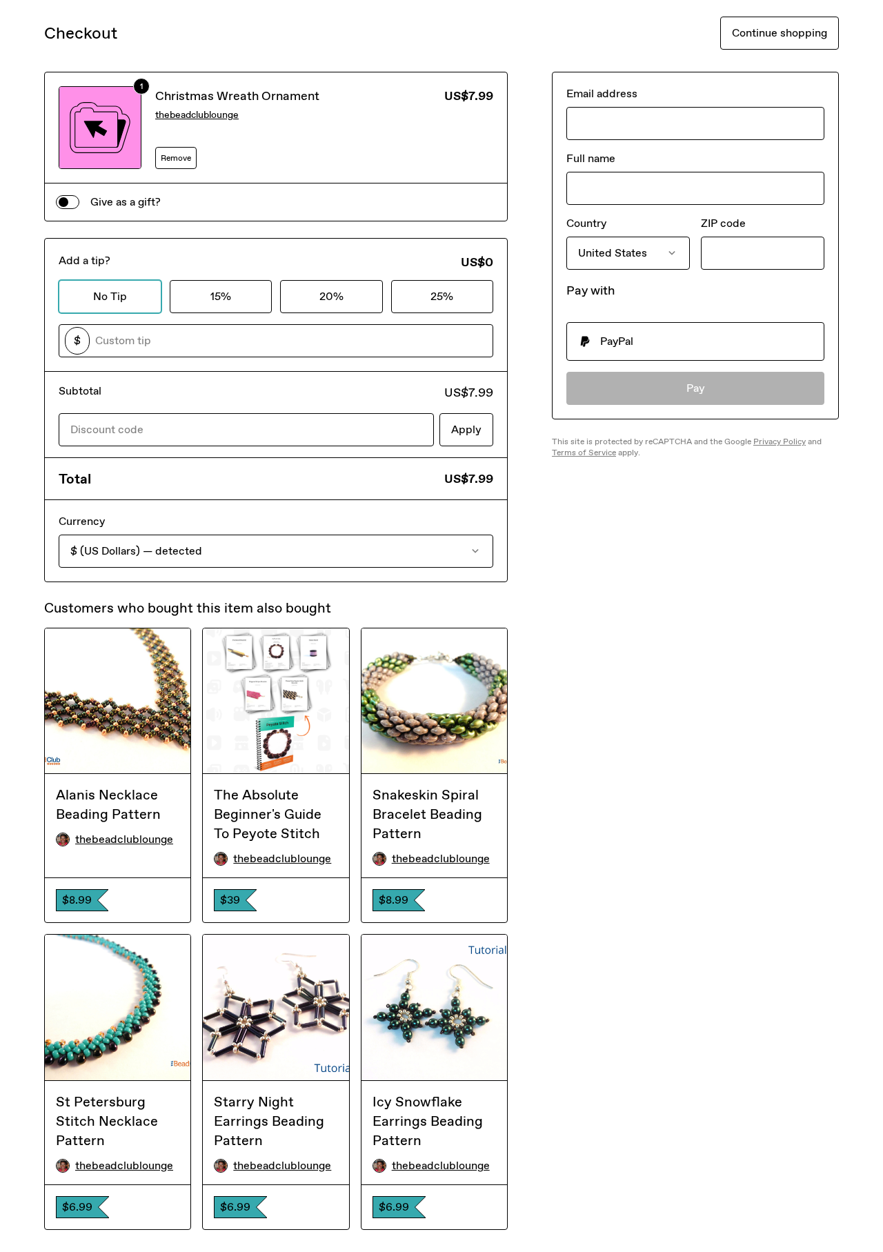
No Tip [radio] (110, 296)
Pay (695, 388)
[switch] (67, 202)
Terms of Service (584, 452)
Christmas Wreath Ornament (237, 95)
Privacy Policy (779, 441)
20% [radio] (331, 296)
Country (586, 223)
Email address (601, 93)
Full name (590, 158)
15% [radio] (220, 296)
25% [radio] (441, 296)
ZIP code (723, 223)
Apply (466, 429)
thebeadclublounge (197, 115)
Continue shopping (779, 32)
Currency (82, 521)
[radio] (695, 341)
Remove (176, 158)
